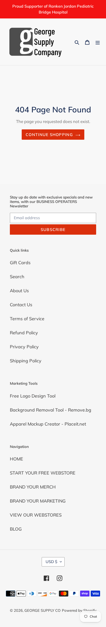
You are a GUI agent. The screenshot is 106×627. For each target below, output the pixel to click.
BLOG (16, 529)
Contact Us (21, 304)
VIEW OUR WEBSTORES (36, 515)
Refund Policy (24, 333)
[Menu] (97, 41)
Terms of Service (27, 318)
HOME (16, 459)
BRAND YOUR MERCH (33, 487)
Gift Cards (20, 262)
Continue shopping (49, 134)
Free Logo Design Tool (32, 396)
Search (17, 276)
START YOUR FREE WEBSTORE (42, 473)
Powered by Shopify (79, 610)
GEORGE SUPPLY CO (42, 610)
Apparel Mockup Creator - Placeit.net (48, 424)
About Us (19, 290)
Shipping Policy (25, 361)
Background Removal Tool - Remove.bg (50, 410)
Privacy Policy (24, 347)
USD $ (51, 561)
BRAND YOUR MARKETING (38, 501)
